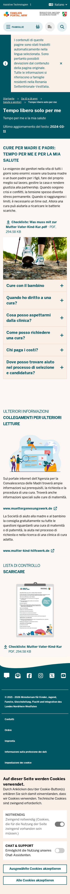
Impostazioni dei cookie (18, 762)
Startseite (8, 98)
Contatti (9, 719)
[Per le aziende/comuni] (50, 26)
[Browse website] (60, 27)
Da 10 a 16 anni (29, 98)
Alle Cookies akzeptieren (35, 880)
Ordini (8, 730)
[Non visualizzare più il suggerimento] (61, 63)
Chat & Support (19, 846)
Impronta (10, 741)
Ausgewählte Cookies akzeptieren (35, 869)
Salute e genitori (12, 102)
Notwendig (15, 815)
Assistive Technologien (15, 4)
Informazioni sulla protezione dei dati (26, 751)
